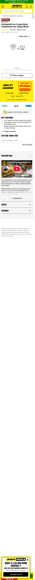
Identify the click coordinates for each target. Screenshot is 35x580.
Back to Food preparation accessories (13, 16)
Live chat (12, 2)
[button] (5, 6)
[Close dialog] (27, 560)
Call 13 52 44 (24, 93)
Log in (9, 112)
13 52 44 (22, 2)
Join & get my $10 (16, 574)
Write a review (21, 30)
